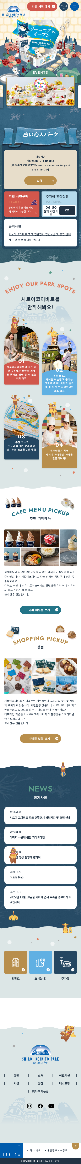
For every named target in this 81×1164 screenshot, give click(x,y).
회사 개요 (35, 1150)
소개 (40, 1075)
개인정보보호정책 (57, 1150)
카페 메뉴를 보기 (39, 610)
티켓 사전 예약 (41, 6)
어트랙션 (64, 1075)
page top (75, 1146)
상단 (16, 1075)
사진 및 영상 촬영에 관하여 (24, 240)
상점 (40, 1083)
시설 (16, 1083)
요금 (39, 181)
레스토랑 (64, 1083)
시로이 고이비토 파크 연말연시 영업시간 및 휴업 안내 (40, 234)
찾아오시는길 (40, 1091)
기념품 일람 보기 (39, 738)
